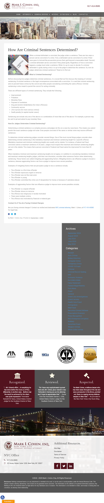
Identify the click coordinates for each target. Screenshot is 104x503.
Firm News (72, 288)
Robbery (71, 321)
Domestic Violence (75, 277)
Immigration (72, 305)
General (71, 294)
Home (18, 14)
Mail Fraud (72, 308)
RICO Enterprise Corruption (78, 319)
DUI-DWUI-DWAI (74, 280)
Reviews (55, 14)
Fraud (70, 291)
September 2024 (74, 233)
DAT (69, 275)
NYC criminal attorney (63, 208)
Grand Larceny (73, 299)
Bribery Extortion (74, 258)
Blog (75, 14)
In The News (64, 14)
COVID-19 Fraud (74, 266)
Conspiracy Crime (74, 264)
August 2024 (73, 236)
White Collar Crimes (75, 330)
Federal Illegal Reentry (76, 286)
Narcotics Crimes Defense (78, 310)
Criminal (71, 269)
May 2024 (72, 244)
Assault (71, 253)
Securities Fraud (74, 324)
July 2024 (72, 239)
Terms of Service (60, 455)
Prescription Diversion (76, 313)
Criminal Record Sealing (77, 272)
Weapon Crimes (74, 327)
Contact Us (83, 14)
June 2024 (72, 241)
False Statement (74, 283)
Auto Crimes (72, 255)
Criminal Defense (41, 14)
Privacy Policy (59, 458)
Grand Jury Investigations (78, 297)
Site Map (57, 448)
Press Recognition (75, 316)
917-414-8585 (93, 6)
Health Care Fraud (75, 302)
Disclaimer (58, 451)
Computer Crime (74, 261)
